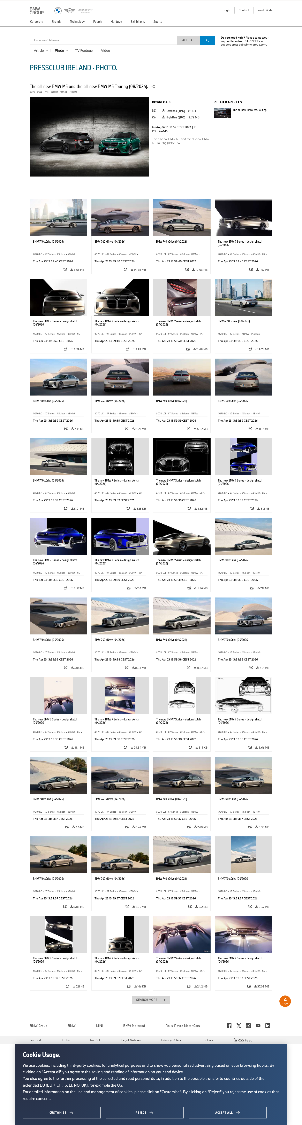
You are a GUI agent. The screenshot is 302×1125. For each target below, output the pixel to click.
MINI (99, 1026)
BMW (72, 1026)
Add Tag (188, 40)
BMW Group (38, 1026)
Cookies (207, 1040)
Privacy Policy (171, 1040)
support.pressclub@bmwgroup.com (243, 44)
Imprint (95, 1040)
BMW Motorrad (134, 1026)
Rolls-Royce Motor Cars (183, 1026)
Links (66, 1040)
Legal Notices (131, 1040)
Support (35, 1040)
